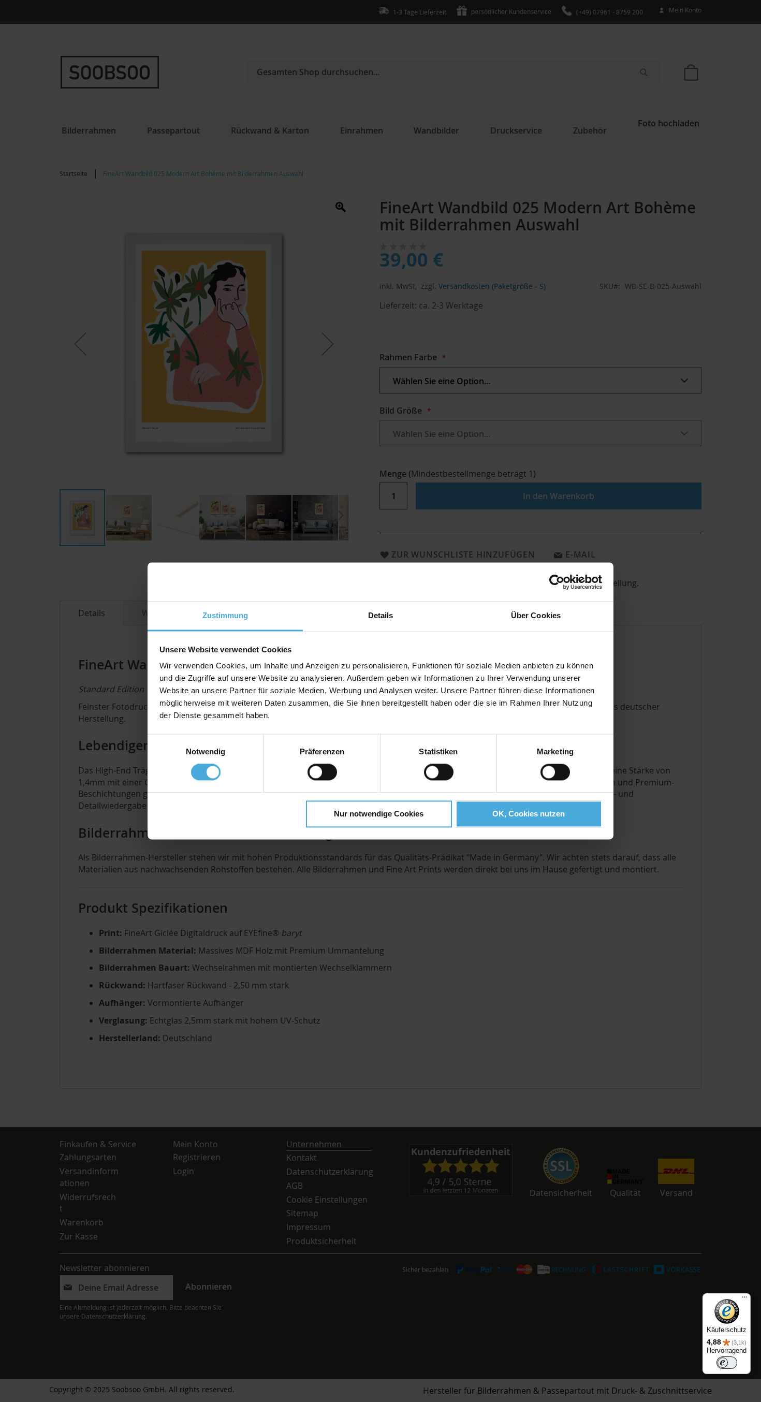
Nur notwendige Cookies (378, 813)
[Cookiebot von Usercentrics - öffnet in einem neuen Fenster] (556, 582)
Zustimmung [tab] (225, 615)
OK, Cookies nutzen (528, 813)
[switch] (322, 773)
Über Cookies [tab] (536, 615)
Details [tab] (380, 615)
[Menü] (744, 1299)
